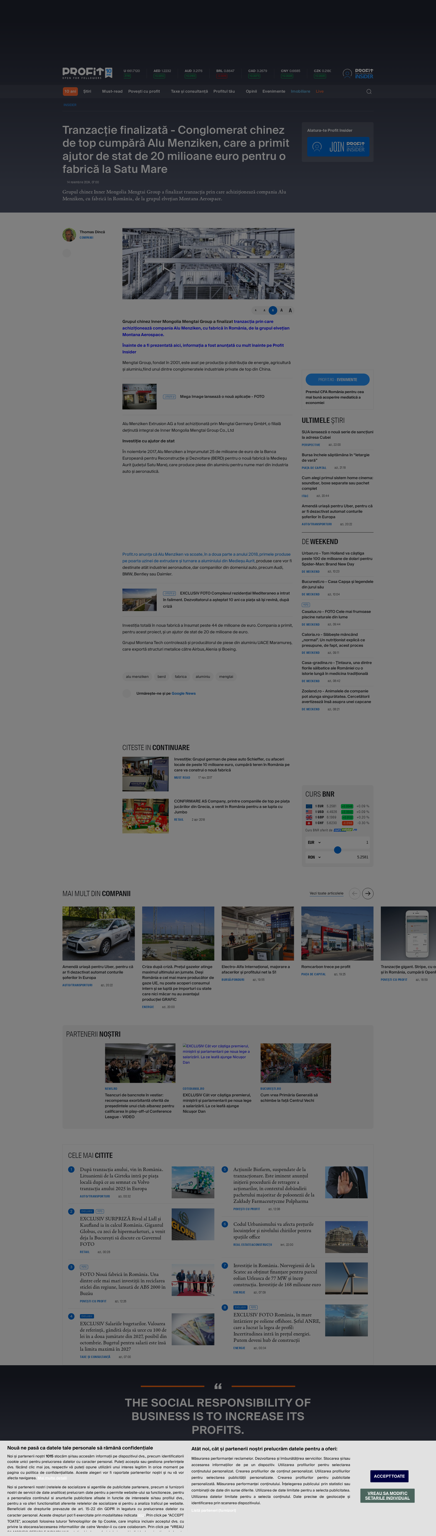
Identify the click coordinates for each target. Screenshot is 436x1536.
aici (141, 1515)
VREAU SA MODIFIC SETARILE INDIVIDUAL (387, 1495)
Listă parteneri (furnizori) (213, 1510)
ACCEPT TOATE (389, 1476)
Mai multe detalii (52, 1478)
